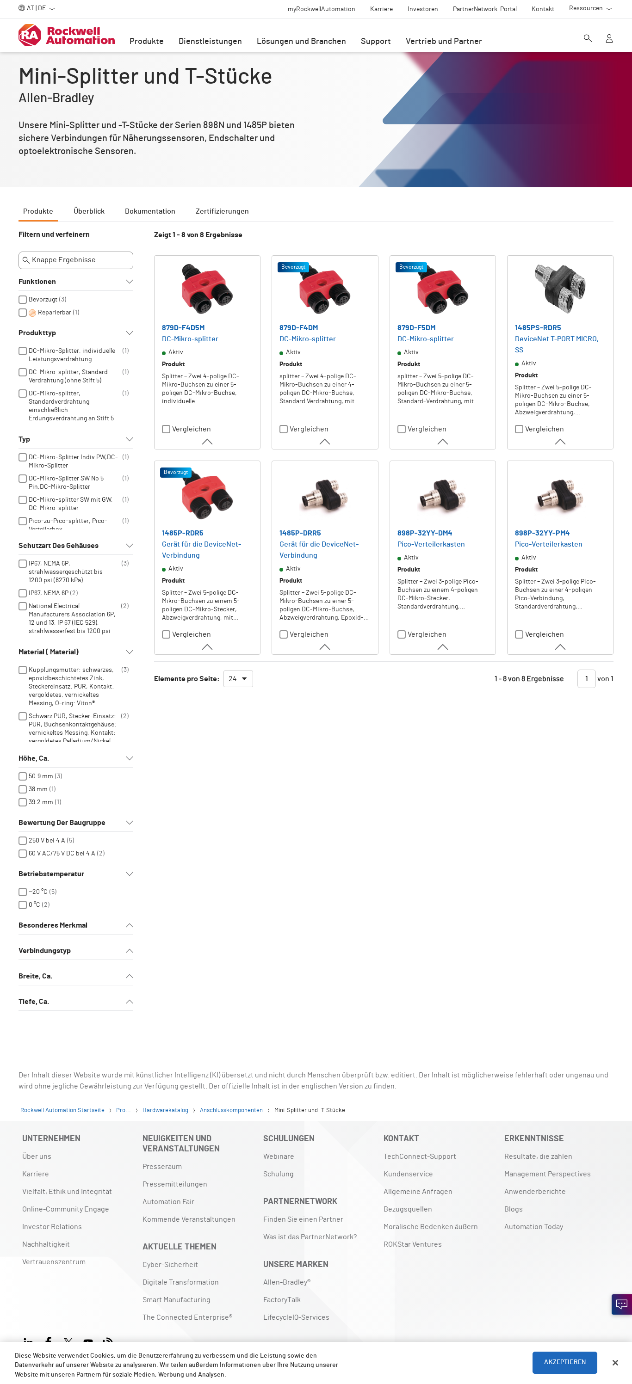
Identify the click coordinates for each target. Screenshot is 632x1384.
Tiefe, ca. (34, 1001)
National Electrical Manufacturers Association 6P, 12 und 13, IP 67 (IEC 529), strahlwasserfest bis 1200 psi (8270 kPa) (72, 623)
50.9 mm (41, 776)
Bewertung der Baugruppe (62, 822)
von (604, 679)
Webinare (278, 1156)
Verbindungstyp (45, 950)
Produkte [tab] (38, 211)
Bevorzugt (43, 299)
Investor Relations (52, 1226)
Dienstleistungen (210, 41)
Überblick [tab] (89, 211)
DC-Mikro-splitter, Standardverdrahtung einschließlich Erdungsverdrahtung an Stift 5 (71, 406)
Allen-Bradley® (286, 1282)
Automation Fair (168, 1202)
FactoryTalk (282, 1300)
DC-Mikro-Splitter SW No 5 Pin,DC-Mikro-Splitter (66, 482)
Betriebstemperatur (51, 874)
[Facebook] (48, 1341)
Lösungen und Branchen (301, 41)
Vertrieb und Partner (444, 41)
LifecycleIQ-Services (296, 1317)
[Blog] (108, 1341)
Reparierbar (54, 312)
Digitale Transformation (181, 1282)
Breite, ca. (35, 976)
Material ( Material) (49, 652)
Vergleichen (191, 429)
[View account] (609, 39)
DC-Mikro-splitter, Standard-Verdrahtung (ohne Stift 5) (70, 376)
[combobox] (238, 678)
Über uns (36, 1156)
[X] (68, 1341)
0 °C (34, 905)
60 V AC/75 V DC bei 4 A (62, 853)
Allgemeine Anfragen (418, 1191)
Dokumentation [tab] (150, 211)
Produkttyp (37, 333)
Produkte (147, 41)
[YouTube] (88, 1341)
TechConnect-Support (420, 1156)
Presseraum (162, 1166)
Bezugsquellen (408, 1209)
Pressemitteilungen (175, 1184)
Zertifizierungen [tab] (222, 211)
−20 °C (38, 892)
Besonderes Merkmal (53, 925)
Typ (24, 439)
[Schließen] (615, 1363)
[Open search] (588, 39)
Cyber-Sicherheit (170, 1264)
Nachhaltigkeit (46, 1244)
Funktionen (37, 281)
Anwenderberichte (535, 1191)
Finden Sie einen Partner (303, 1219)
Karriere (35, 1174)
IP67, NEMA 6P (48, 593)
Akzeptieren (565, 1362)
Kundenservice (408, 1174)
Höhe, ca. (34, 758)
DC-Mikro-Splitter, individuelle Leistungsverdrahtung (72, 355)
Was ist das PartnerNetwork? (310, 1237)
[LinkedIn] (30, 1341)
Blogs (513, 1209)
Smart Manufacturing (177, 1300)
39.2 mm (41, 802)
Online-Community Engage (65, 1209)
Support (376, 41)
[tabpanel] (316, 624)
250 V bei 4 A (47, 840)
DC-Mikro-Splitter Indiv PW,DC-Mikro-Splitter (73, 461)
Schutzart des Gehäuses (59, 545)
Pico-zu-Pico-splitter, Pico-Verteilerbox (68, 525)
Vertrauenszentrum (54, 1262)
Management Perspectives (547, 1174)
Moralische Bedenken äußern (431, 1226)
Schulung (278, 1174)
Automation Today (533, 1226)
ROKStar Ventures (413, 1244)
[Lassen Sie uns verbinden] (622, 1304)
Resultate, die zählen (538, 1156)
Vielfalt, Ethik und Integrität (67, 1191)
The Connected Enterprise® (187, 1317)
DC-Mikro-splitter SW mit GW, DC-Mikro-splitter (71, 504)
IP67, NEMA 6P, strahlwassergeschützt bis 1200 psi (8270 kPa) (66, 572)
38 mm (38, 789)
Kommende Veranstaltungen (189, 1219)
